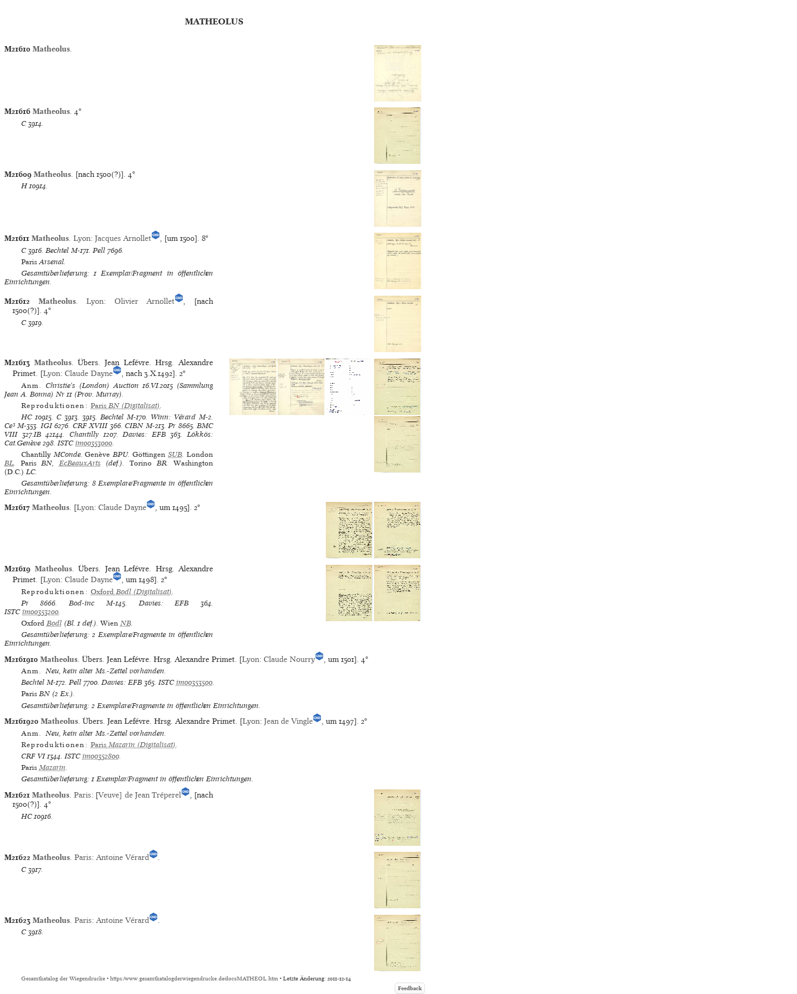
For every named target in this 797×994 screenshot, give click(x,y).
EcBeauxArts (80, 463)
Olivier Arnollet (144, 301)
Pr (172, 425)
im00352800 (100, 756)
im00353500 (194, 682)
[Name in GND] (155, 238)
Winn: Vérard (173, 417)
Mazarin (52, 767)
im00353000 (93, 443)
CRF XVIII (90, 425)
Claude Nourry (289, 659)
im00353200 (40, 611)
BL (9, 463)
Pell (99, 250)
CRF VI (33, 756)
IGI (46, 425)
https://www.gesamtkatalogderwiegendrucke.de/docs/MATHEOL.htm (194, 978)
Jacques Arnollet (123, 238)
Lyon (82, 238)
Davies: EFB (144, 434)
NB (125, 623)
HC (26, 417)
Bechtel (57, 250)
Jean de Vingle (288, 721)
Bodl (54, 623)
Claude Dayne (89, 373)
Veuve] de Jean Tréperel (139, 795)
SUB (175, 454)
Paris (82, 795)
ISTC (65, 443)
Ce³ (9, 425)
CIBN (134, 425)
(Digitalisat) (125, 405)
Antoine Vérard (122, 857)
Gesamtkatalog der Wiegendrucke (63, 978)
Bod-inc (81, 603)
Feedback (410, 988)
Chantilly (84, 434)
